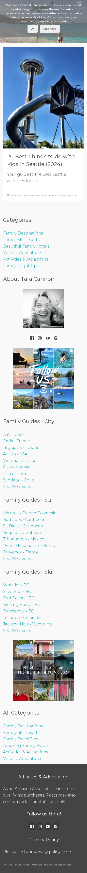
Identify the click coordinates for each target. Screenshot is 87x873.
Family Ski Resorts (21, 239)
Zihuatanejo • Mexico (23, 539)
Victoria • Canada (19, 460)
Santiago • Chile (18, 480)
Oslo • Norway (16, 467)
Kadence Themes (62, 864)
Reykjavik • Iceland (21, 447)
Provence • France (21, 552)
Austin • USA (15, 454)
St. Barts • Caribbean (23, 526)
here (66, 851)
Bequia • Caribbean (22, 532)
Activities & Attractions (25, 259)
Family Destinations (46, 195)
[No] (82, 18)
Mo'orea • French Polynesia (29, 513)
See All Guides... (18, 486)
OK (32, 28)
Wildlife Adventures (22, 252)
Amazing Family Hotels (26, 745)
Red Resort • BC (18, 598)
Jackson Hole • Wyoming (27, 624)
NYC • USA (13, 434)
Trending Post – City (67, 195)
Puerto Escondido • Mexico (29, 545)
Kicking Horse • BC (21, 604)
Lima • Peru (14, 473)
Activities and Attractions (22, 195)
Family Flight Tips (21, 265)
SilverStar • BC (17, 591)
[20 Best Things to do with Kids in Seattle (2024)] (43, 97)
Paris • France (16, 441)
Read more (49, 28)
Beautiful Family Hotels (26, 246)
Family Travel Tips (20, 739)
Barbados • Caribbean (24, 519)
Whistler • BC (16, 585)
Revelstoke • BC (18, 611)
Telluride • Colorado (22, 617)
